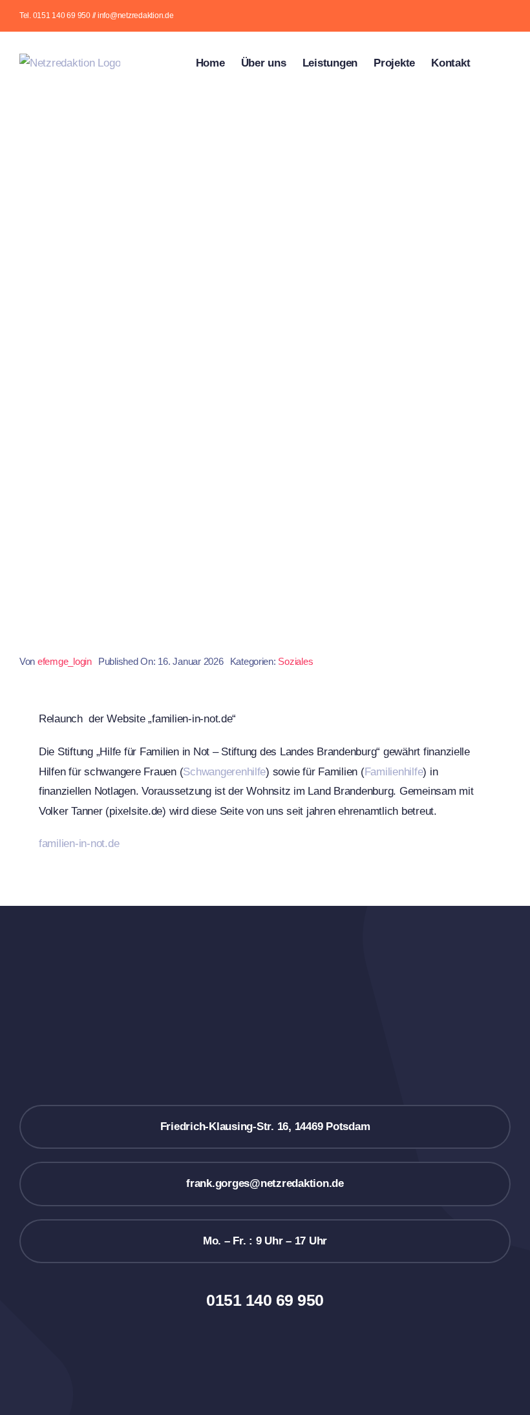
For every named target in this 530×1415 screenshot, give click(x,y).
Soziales (295, 661)
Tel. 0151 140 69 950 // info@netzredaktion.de (96, 15)
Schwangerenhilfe (224, 772)
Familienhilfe (394, 772)
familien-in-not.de (79, 843)
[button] (490, 62)
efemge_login (64, 661)
